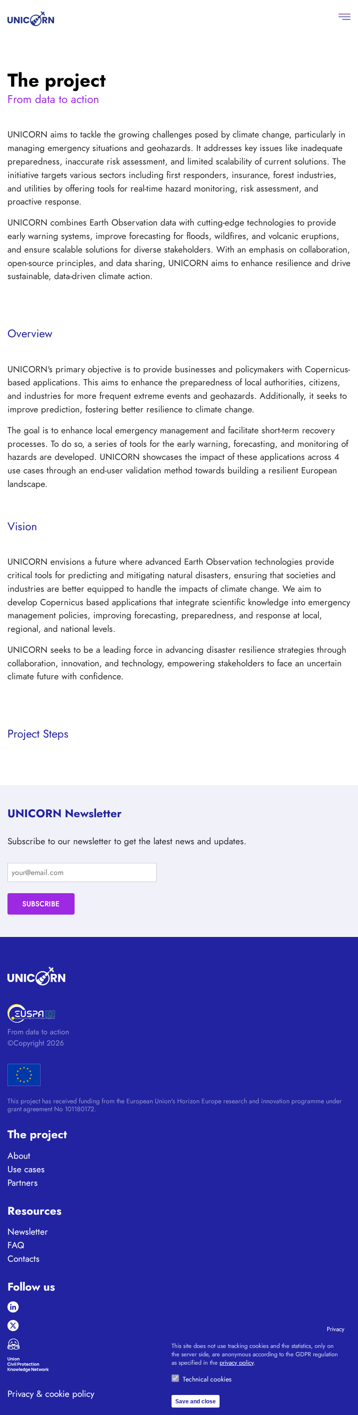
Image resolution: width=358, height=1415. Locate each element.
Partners (22, 1182)
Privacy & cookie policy (50, 1394)
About (18, 1155)
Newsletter (27, 1231)
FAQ (15, 1244)
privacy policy (237, 1362)
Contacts (23, 1258)
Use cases (26, 1169)
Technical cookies (207, 1379)
